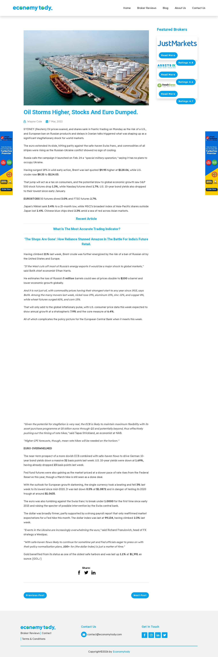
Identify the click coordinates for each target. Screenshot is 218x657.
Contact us (198, 8)
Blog (165, 8)
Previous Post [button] (35, 595)
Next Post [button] (140, 595)
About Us (180, 8)
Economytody (121, 651)
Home (127, 8)
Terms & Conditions (33, 638)
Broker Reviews (146, 8)
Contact (46, 633)
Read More (168, 55)
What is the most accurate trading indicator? (86, 229)
